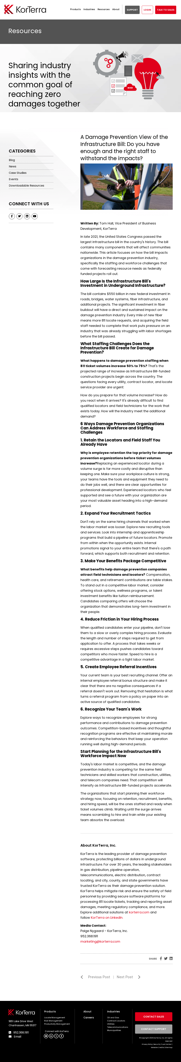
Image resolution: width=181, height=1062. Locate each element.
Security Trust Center (162, 1044)
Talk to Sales (165, 10)
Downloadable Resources (26, 186)
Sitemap (168, 1047)
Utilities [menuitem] (111, 1023)
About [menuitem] (87, 1011)
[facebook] (12, 216)
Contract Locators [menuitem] (116, 1020)
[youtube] (35, 216)
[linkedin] (27, 216)
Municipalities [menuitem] (114, 1030)
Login (147, 10)
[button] (61, 1036)
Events (13, 179)
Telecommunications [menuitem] (117, 1027)
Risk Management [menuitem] (53, 1020)
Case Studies (18, 173)
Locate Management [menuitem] (54, 1017)
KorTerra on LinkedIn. (107, 917)
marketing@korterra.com (100, 941)
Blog (12, 160)
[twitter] (19, 216)
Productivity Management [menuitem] (57, 1023)
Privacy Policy (147, 1044)
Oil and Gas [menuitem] (113, 1017)
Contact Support (153, 1029)
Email (17, 1037)
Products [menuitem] (50, 1011)
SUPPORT (132, 10)
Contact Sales (153, 1016)
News (12, 166)
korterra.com (139, 912)
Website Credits (157, 1047)
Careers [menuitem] (88, 1017)
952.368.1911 (21, 1032)
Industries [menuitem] (113, 1011)
